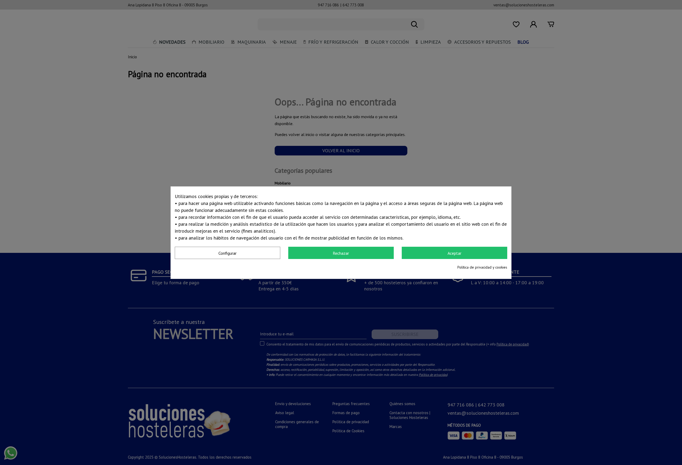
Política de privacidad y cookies (482, 267)
